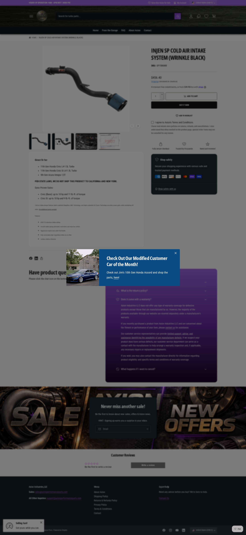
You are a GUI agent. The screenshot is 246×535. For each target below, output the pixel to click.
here (116, 277)
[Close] (176, 253)
